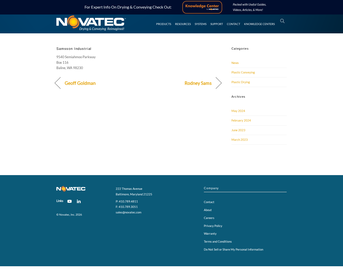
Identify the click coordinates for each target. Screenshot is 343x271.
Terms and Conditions (218, 241)
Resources (183, 24)
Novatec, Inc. (67, 214)
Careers (209, 218)
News (235, 63)
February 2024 (241, 120)
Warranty (210, 233)
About (208, 210)
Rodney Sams (198, 83)
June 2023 (238, 130)
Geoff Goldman (80, 83)
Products (163, 24)
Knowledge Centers (259, 24)
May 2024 (238, 111)
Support (216, 24)
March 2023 (239, 139)
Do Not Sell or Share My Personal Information (233, 249)
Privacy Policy (213, 226)
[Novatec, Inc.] (91, 29)
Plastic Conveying (243, 72)
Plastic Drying (240, 82)
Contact (233, 24)
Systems (200, 24)
